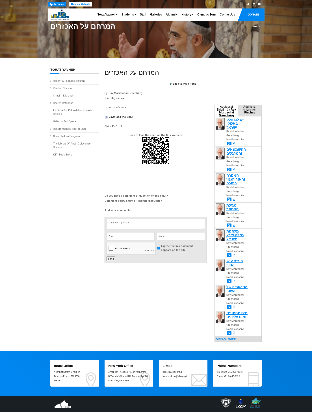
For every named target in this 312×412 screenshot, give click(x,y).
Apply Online (56, 4)
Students (128, 14)
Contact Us (227, 14)
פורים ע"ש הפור (234, 263)
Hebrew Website (80, 4)
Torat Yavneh (107, 14)
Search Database (63, 103)
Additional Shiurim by (226, 111)
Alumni (171, 14)
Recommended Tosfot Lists (69, 128)
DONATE (253, 14)
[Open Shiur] (234, 143)
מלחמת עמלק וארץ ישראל (235, 235)
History (186, 14)
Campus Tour (206, 14)
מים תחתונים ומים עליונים (237, 315)
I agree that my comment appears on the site (177, 248)
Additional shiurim (226, 339)
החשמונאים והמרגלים (236, 151)
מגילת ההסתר (232, 207)
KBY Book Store (62, 154)
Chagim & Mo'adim (64, 95)
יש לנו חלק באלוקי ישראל (235, 124)
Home (253, 26)
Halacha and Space (64, 121)
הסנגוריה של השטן (237, 289)
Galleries (156, 14)
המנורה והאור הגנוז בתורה (235, 179)
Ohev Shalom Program (66, 136)
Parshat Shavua (62, 88)
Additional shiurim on (249, 109)
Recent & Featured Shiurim (69, 80)
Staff (143, 14)
